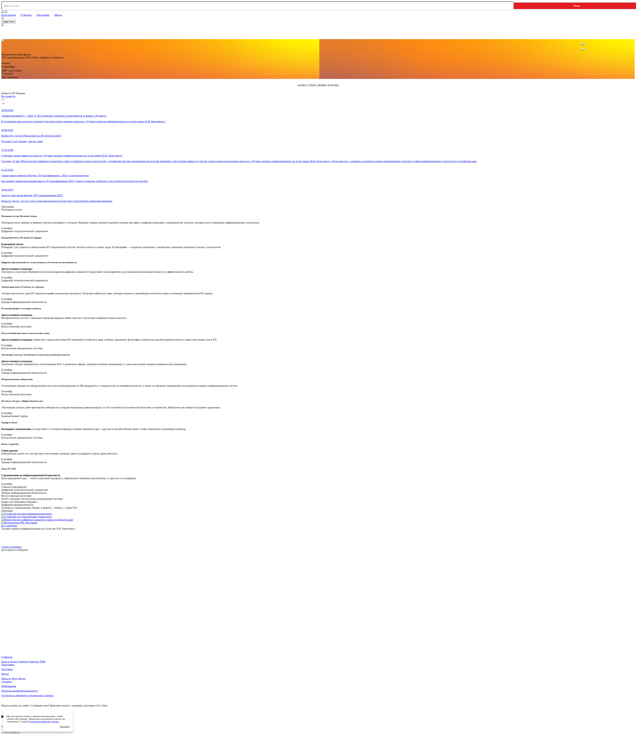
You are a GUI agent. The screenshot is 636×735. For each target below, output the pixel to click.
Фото (15, 678)
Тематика (23, 661)
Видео (22, 678)
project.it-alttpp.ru (10, 732)
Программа (7, 664)
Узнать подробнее (11, 546)
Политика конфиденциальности (19, 690)
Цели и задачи (9, 661)
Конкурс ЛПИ (37, 661)
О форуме (6, 657)
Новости (6, 678)
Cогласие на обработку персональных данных (27, 695)
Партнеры (7, 669)
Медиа (5, 673)
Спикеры (6, 681)
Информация (8, 686)
